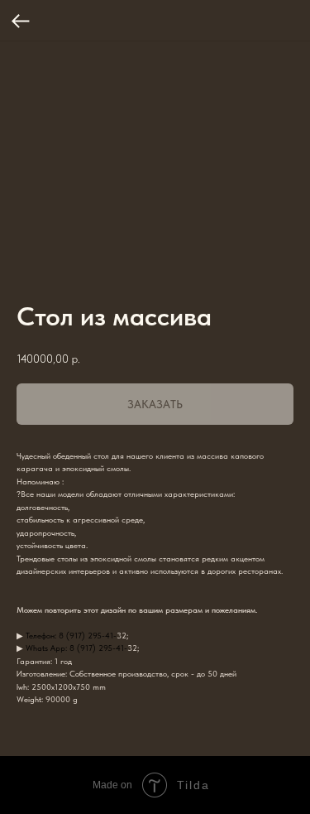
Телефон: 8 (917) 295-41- (71, 635)
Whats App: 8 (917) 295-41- (76, 648)
